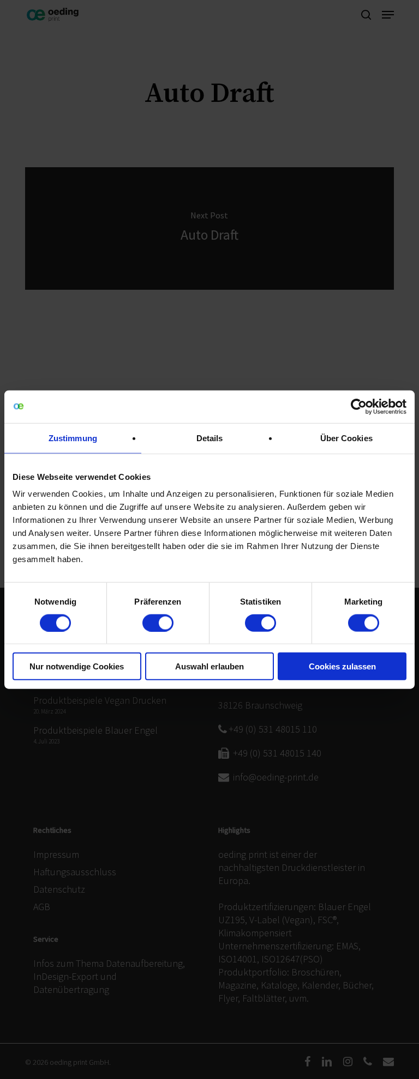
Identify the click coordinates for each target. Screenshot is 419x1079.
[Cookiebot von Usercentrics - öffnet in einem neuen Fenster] (358, 406)
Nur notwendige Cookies (76, 666)
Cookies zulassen (342, 666)
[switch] (157, 622)
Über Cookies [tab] (346, 437)
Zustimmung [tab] (73, 437)
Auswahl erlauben (209, 666)
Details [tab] (209, 437)
